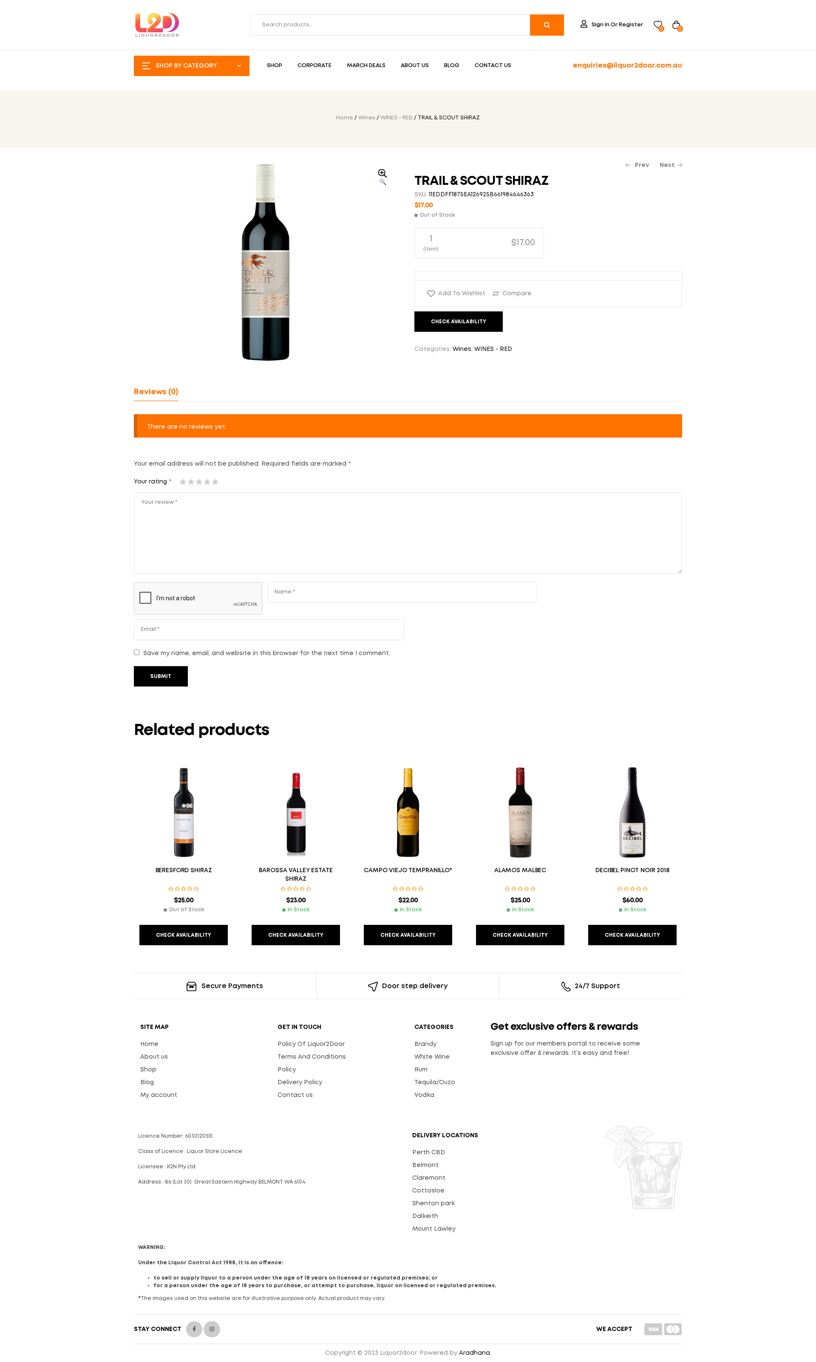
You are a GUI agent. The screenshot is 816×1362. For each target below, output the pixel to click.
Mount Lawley (434, 1229)
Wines (366, 118)
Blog (147, 1082)
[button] (382, 178)
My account (158, 1095)
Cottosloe (428, 1190)
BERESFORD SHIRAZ (184, 870)
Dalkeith (425, 1216)
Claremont (428, 1178)
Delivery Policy (300, 1082)
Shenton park (433, 1203)
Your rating (152, 481)
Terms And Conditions (312, 1057)
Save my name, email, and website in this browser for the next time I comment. (266, 653)
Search (547, 25)
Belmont (425, 1165)
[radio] (479, 243)
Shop (148, 1069)
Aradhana (474, 1353)
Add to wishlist (461, 293)
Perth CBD (428, 1152)
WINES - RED (396, 118)
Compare (517, 293)
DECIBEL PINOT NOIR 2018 (632, 870)
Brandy (425, 1044)
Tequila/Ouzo (434, 1082)
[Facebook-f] (194, 1329)
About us (154, 1057)
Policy (287, 1069)
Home (344, 118)
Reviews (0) (156, 392)
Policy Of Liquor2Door (311, 1044)
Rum (421, 1069)
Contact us (295, 1095)
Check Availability (458, 321)
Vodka (424, 1095)
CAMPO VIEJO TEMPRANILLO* (408, 870)
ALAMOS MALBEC (520, 870)
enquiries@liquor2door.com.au (627, 65)
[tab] (156, 392)
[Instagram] (212, 1329)
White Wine (432, 1057)
